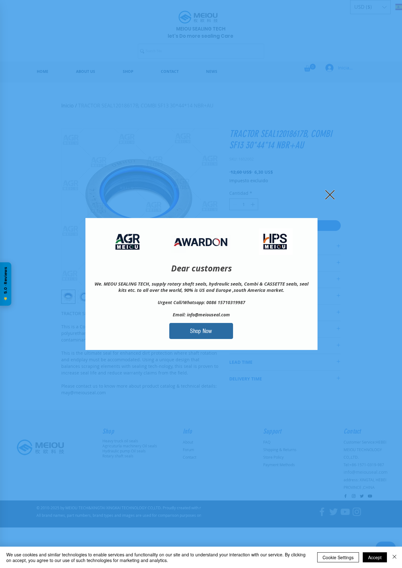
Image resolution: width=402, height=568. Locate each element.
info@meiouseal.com (208, 315)
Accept (375, 557)
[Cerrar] (394, 557)
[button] (330, 195)
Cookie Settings (338, 557)
